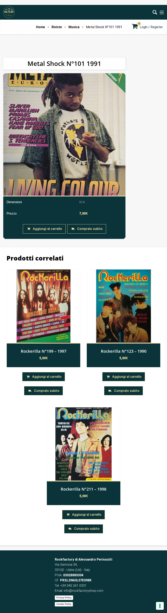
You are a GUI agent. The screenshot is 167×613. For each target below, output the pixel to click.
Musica (73, 27)
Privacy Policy (63, 597)
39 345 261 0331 (74, 586)
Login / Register (151, 27)
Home (40, 27)
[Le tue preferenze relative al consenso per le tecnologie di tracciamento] (160, 606)
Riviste (57, 27)
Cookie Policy (63, 604)
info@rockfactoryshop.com (83, 591)
